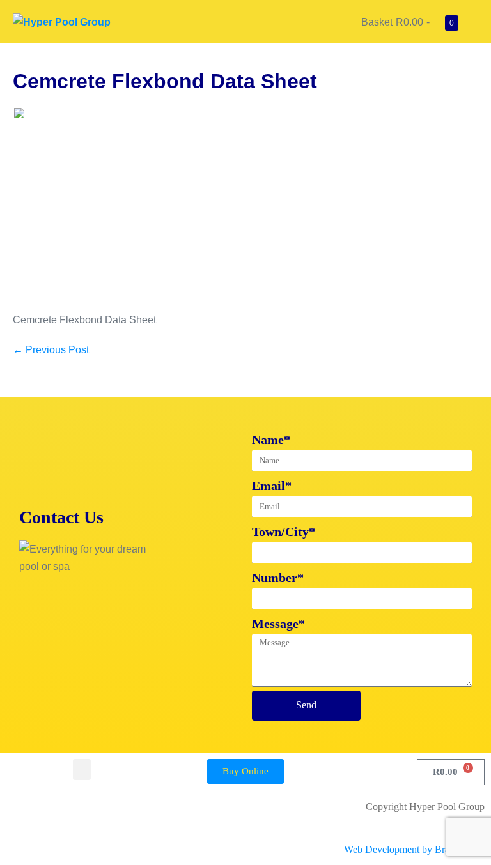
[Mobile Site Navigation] (474, 22)
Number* (278, 577)
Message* (278, 623)
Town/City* (283, 531)
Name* (271, 440)
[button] (82, 769)
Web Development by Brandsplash (414, 849)
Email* (272, 485)
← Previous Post (51, 349)
